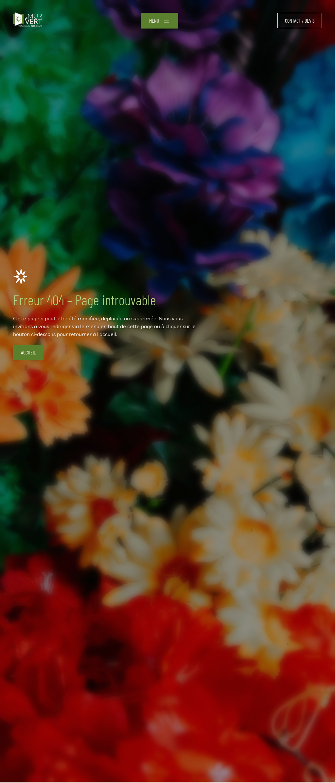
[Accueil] (27, 20)
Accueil (28, 352)
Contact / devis (300, 20)
